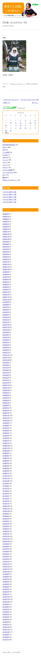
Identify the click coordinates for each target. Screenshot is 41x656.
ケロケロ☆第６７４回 (9, 194)
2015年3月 (6, 559)
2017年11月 (6, 478)
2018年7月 (6, 458)
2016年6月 (6, 521)
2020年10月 (6, 390)
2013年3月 (6, 619)
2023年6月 (6, 310)
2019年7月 (6, 428)
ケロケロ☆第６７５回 (9, 192)
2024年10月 (6, 269)
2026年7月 (6, 216)
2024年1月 (6, 292)
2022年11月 (6, 327)
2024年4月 (6, 284)
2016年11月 (6, 508)
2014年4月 (6, 587)
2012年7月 (6, 639)
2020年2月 (6, 410)
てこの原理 (6, 152)
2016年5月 (6, 524)
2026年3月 (6, 226)
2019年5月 (6, 433)
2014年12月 (6, 566)
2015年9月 (6, 544)
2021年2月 (6, 380)
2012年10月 (6, 632)
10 (10, 123)
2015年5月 (6, 554)
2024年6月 (6, 279)
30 (6, 130)
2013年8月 (6, 607)
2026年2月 (6, 229)
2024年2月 (6, 289)
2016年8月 (6, 516)
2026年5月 (6, 221)
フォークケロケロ (8, 172)
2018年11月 (6, 448)
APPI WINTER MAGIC (9, 145)
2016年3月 (6, 529)
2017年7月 (6, 488)
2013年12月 (6, 597)
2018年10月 (6, 451)
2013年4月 (6, 617)
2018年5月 (6, 463)
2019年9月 (6, 423)
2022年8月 (6, 335)
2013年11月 (6, 599)
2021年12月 (6, 355)
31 (10, 130)
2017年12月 (6, 476)
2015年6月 (6, 551)
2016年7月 (6, 519)
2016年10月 (6, 511)
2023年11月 (6, 297)
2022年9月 (6, 332)
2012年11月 (6, 629)
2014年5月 (6, 584)
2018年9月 (6, 453)
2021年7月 (6, 367)
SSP (4, 150)
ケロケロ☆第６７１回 (9, 202)
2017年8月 (6, 486)
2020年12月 (6, 385)
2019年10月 (6, 420)
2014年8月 (6, 577)
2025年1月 (6, 262)
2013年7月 (6, 609)
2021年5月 (6, 372)
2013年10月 (6, 602)
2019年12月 (6, 415)
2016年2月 (6, 531)
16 (6, 125)
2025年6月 (6, 249)
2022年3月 (6, 347)
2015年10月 (6, 541)
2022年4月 (6, 345)
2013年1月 (6, 624)
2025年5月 (6, 252)
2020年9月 (6, 393)
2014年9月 (6, 574)
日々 (4, 175)
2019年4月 (6, 435)
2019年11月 (6, 418)
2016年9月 (6, 514)
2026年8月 (6, 214)
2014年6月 (6, 582)
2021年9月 (6, 362)
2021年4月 (6, 375)
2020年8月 (6, 395)
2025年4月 (6, 254)
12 (20, 123)
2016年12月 (6, 506)
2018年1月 (6, 473)
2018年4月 (6, 466)
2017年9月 (6, 483)
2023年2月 (6, 320)
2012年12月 (6, 627)
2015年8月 (6, 546)
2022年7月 (6, 337)
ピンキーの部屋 (7, 170)
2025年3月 (6, 257)
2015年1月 (6, 564)
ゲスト (5, 162)
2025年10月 (6, 239)
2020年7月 (6, 398)
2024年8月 (6, 274)
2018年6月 (6, 461)
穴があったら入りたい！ (17, 84)
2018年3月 (6, 468)
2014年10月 (6, 571)
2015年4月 (6, 556)
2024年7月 (6, 277)
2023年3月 (6, 317)
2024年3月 (6, 287)
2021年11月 (6, 357)
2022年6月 (6, 340)
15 (35, 123)
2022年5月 (6, 342)
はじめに (5, 155)
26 (20, 128)
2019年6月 (6, 430)
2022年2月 (6, 350)
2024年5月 (6, 282)
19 (20, 125)
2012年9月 (6, 634)
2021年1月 (6, 383)
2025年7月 (6, 247)
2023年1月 (6, 322)
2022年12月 (6, 325)
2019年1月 (6, 443)
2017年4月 (6, 496)
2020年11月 (6, 388)
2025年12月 (6, 234)
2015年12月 (6, 536)
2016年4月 (6, 526)
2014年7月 (6, 579)
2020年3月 (6, 408)
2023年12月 (6, 294)
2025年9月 (6, 242)
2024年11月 (6, 267)
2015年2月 (6, 561)
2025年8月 (6, 244)
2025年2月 (6, 259)
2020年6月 (6, 400)
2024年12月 (6, 264)
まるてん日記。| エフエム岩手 (11, 652)
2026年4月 (6, 224)
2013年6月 (6, 612)
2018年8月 (6, 456)
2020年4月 (6, 405)
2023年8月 (6, 304)
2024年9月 (6, 272)
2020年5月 (6, 403)
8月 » (7, 132)
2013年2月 (6, 622)
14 (30, 123)
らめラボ (5, 157)
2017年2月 (6, 501)
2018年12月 (6, 446)
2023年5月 (6, 312)
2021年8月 (6, 365)
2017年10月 (6, 481)
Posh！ (5, 147)
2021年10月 (6, 360)
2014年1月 (6, 594)
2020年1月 (6, 413)
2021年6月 (6, 370)
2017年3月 (6, 498)
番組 (4, 177)
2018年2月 (6, 471)
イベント (5, 160)
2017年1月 (6, 503)
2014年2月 (6, 592)
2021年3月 (6, 378)
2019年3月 (6, 438)
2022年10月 (6, 330)
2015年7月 (6, 549)
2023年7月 (6, 307)
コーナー (5, 165)
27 (25, 128)
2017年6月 (6, 491)
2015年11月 (6, 539)
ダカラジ (5, 167)
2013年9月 (6, 604)
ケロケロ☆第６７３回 (9, 197)
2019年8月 (6, 425)
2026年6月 (6, 219)
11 (15, 123)
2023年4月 (6, 315)
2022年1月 (6, 352)
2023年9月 (6, 302)
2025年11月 (6, 236)
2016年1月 (6, 534)
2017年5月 (6, 493)
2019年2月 (6, 440)
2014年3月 (6, 589)
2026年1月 (6, 231)
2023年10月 (6, 299)
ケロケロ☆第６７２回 (9, 199)
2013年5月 (6, 614)
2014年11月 (6, 569)
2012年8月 (6, 637)
